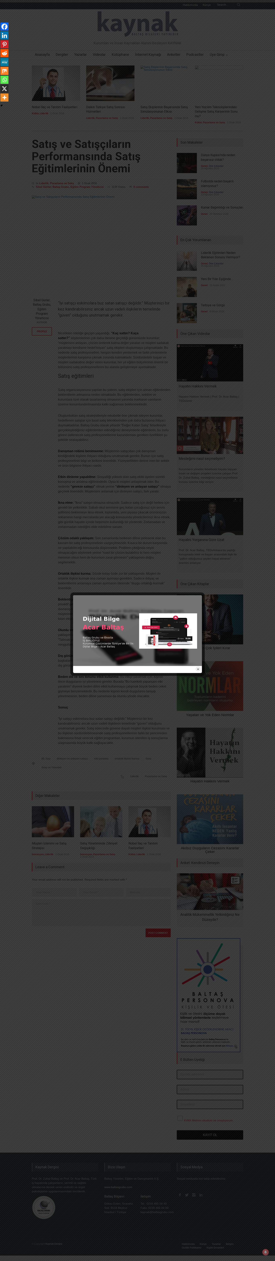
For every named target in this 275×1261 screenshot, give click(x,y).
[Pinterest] (4, 44)
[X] (4, 89)
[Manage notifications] (265, 1252)
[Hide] (1, 105)
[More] (4, 97)
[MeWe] (4, 62)
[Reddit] (4, 53)
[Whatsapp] (4, 80)
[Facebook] (4, 27)
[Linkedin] (4, 35)
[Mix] (4, 71)
